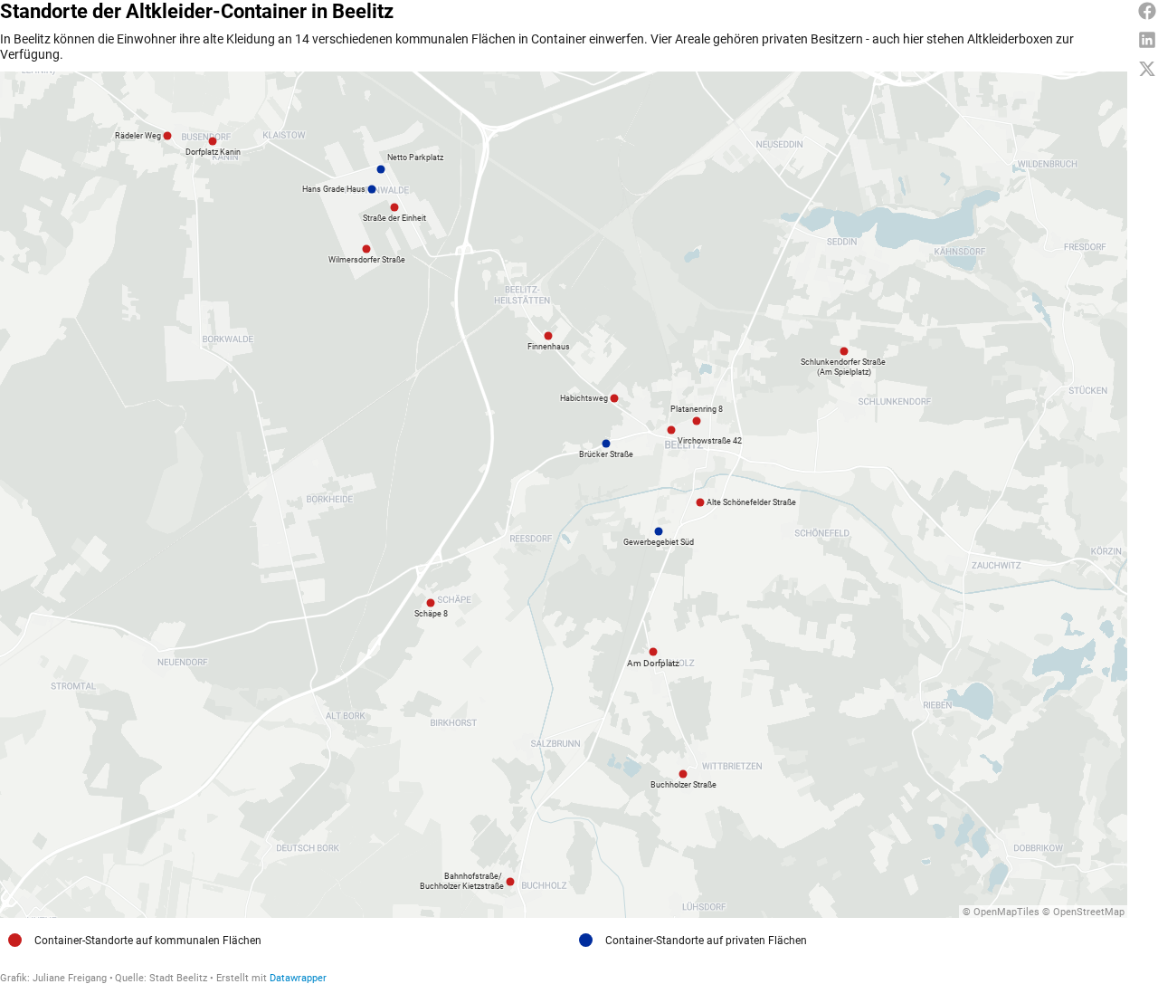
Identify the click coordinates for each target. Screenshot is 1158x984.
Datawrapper (298, 978)
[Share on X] (1147, 69)
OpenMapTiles (1006, 912)
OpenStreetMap (1089, 912)
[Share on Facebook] (1147, 11)
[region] (563, 495)
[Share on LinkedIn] (1147, 40)
